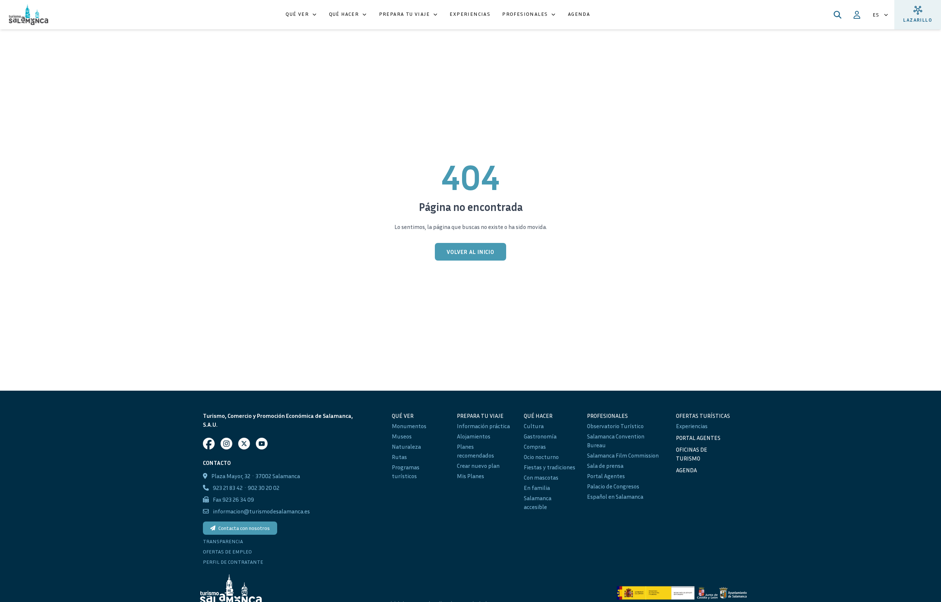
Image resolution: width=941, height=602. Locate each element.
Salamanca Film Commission (623, 455)
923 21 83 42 (228, 487)
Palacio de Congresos (613, 486)
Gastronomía (540, 436)
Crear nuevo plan (478, 465)
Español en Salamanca (615, 496)
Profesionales (607, 415)
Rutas (399, 457)
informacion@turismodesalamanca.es (261, 511)
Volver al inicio (470, 251)
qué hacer (538, 415)
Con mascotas (541, 477)
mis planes (470, 476)
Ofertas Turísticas (703, 415)
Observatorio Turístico (615, 426)
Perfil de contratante (233, 562)
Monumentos (409, 426)
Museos (402, 436)
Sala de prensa (605, 465)
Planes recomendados (475, 451)
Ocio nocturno (541, 457)
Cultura (534, 426)
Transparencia (223, 541)
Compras (535, 446)
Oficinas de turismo (691, 454)
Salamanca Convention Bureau (615, 441)
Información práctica (483, 426)
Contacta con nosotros (244, 528)
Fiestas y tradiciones (549, 467)
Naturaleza (406, 446)
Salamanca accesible (537, 502)
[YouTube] (262, 443)
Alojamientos (473, 436)
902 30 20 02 (263, 487)
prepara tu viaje (480, 415)
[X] (244, 443)
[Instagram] (226, 443)
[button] (301, 14)
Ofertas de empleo (227, 551)
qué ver (403, 415)
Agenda (686, 470)
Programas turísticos (405, 471)
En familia (537, 487)
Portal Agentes (606, 476)
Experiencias (692, 426)
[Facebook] (209, 443)
